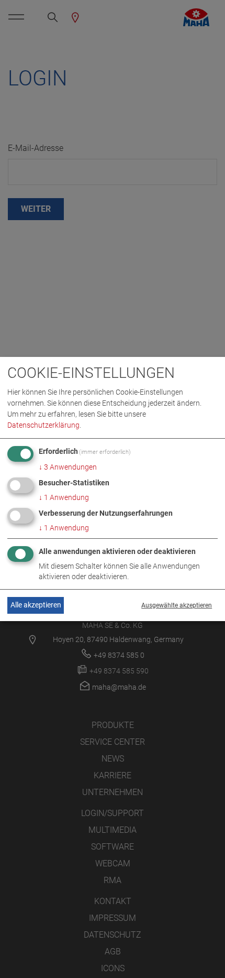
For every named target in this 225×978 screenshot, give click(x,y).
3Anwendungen (68, 467)
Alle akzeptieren (35, 605)
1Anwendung (64, 497)
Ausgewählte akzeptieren (176, 605)
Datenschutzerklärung (43, 425)
